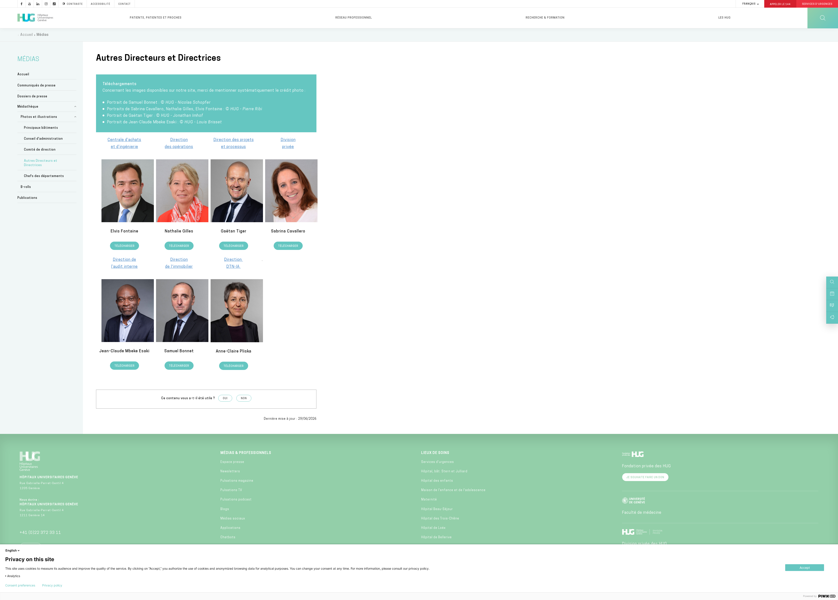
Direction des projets (233, 140)
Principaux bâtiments (41, 128)
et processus (233, 147)
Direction (179, 140)
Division (288, 140)
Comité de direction (40, 149)
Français (749, 4)
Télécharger (124, 246)
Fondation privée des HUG (646, 466)
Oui (225, 398)
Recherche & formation (545, 17)
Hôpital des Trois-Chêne (440, 518)
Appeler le (780, 4)
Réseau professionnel (353, 17)
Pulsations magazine (236, 481)
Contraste (75, 4)
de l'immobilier (179, 267)
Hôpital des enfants (437, 481)
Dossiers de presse (32, 96)
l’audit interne (124, 267)
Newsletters (230, 471)
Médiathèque (27, 106)
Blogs (224, 509)
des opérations (179, 147)
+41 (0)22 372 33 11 (40, 533)
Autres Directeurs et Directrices (40, 163)
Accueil (26, 35)
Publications (27, 198)
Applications (230, 528)
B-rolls (26, 187)
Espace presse (232, 462)
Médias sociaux (232, 518)
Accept (805, 567)
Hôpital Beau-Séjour (437, 509)
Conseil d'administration (43, 139)
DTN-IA (233, 267)
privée (288, 147)
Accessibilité (100, 4)
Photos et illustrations (39, 117)
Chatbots (227, 537)
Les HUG (724, 17)
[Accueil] (35, 17)
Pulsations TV (231, 490)
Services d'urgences (437, 462)
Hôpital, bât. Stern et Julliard (444, 471)
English (11, 550)
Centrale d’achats (124, 140)
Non (244, 398)
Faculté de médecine (641, 513)
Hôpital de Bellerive (436, 537)
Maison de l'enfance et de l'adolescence (453, 490)
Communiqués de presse (36, 85)
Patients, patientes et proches (156, 17)
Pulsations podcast (236, 499)
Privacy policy (52, 585)
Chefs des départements (44, 176)
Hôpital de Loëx (433, 528)
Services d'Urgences (817, 4)
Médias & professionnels (245, 453)
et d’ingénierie (124, 147)
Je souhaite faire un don (645, 477)
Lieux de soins (435, 453)
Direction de (124, 260)
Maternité (429, 499)
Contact (124, 4)
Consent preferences (20, 585)
